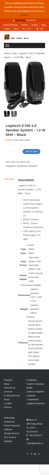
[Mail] (39, 454)
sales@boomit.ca (35, 443)
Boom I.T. (32, 420)
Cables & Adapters (35, 392)
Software (8, 429)
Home (7, 53)
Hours (7, 399)
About (6, 384)
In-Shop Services (12, 395)
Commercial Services (9, 390)
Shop (14, 53)
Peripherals (22, 166)
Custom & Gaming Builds (35, 386)
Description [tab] (9, 179)
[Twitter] (31, 454)
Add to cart (31, 151)
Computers (32, 380)
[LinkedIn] (35, 454)
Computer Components (32, 397)
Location (8, 403)
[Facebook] (27, 454)
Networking (9, 418)
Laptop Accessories (36, 403)
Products (8, 380)
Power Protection (12, 426)
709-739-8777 (31, 20)
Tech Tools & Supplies (10, 439)
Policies (7, 407)
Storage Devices (11, 433)
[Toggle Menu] (7, 45)
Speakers (33, 166)
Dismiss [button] (24, 15)
